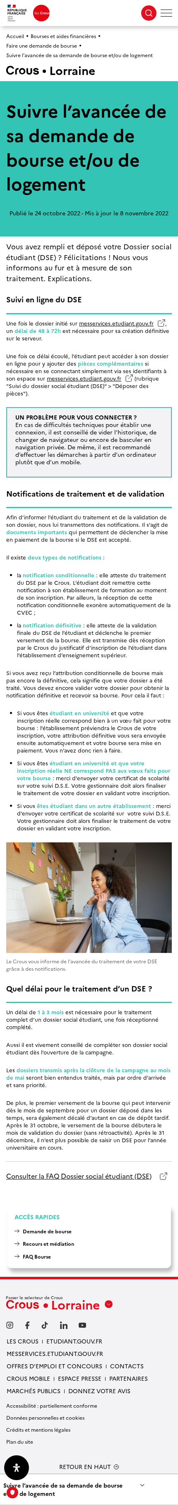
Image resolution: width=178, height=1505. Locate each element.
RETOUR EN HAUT (85, 1467)
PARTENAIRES (128, 1378)
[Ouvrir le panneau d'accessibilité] (16, 1467)
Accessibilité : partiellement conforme (51, 1405)
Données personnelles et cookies (45, 1417)
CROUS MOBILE (28, 1378)
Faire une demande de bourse (41, 45)
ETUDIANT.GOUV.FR (74, 1341)
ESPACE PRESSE (79, 1378)
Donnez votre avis (99, 1391)
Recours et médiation (48, 1243)
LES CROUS (22, 1341)
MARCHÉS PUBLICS (33, 1391)
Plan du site (19, 1441)
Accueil (15, 35)
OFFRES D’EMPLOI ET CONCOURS (54, 1366)
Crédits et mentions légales (38, 1429)
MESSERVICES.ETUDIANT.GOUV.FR (55, 1353)
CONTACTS (127, 1366)
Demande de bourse (47, 1231)
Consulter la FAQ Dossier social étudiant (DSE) (79, 1176)
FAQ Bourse (37, 1256)
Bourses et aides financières (63, 35)
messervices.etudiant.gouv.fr (120, 323)
